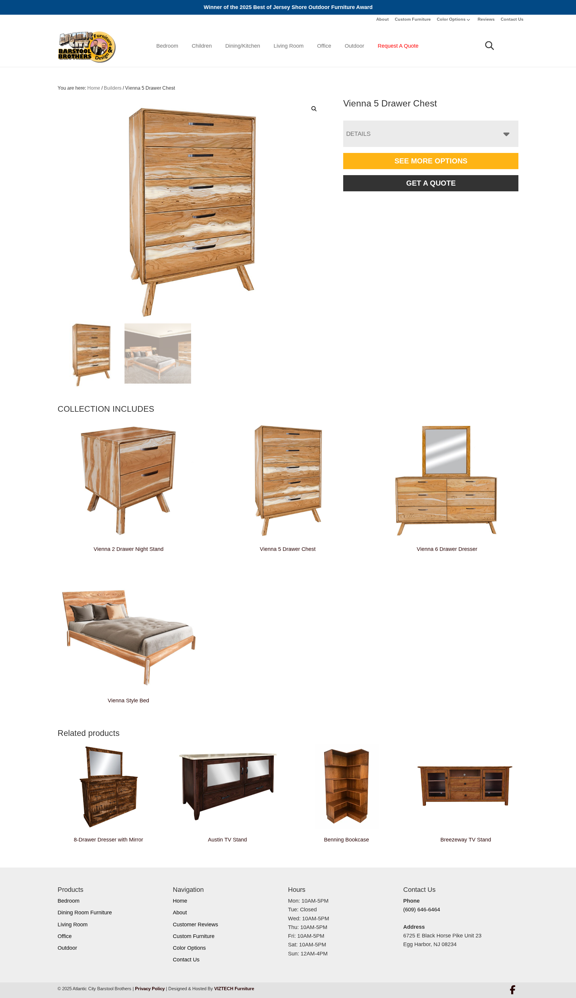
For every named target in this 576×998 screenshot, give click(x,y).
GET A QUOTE (431, 183)
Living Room (289, 46)
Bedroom (167, 46)
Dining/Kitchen (242, 46)
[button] (314, 108)
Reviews (486, 19)
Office (324, 46)
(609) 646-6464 (421, 910)
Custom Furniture (413, 19)
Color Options (451, 19)
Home (180, 901)
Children (202, 46)
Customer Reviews (195, 925)
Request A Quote (398, 46)
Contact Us (512, 19)
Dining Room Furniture (85, 913)
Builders (113, 88)
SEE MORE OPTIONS (430, 161)
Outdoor (354, 46)
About (382, 19)
